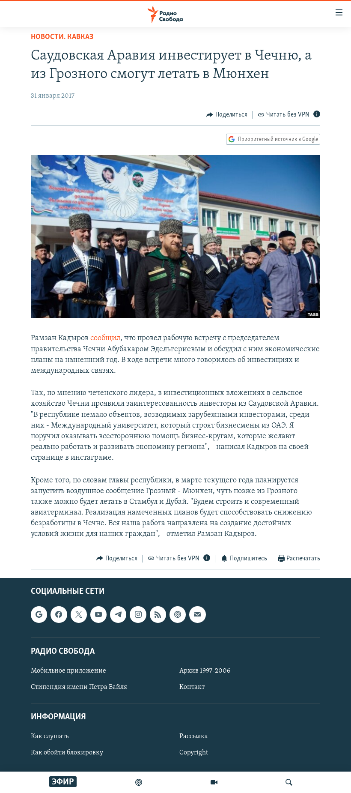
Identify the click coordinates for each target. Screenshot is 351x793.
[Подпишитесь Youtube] (98, 614)
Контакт (192, 687)
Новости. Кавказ (62, 37)
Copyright (193, 753)
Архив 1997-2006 (204, 670)
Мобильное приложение (68, 670)
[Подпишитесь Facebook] (59, 614)
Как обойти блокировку (67, 753)
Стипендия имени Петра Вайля (79, 687)
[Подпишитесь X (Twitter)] (79, 614)
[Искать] (289, 782)
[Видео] (214, 782)
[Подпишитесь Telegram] (118, 614)
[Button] (226, 114)
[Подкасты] (178, 614)
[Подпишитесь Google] (39, 614)
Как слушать (49, 736)
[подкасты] (139, 782)
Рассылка (193, 736)
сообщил (105, 338)
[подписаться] (197, 614)
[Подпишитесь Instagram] (138, 614)
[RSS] (158, 614)
